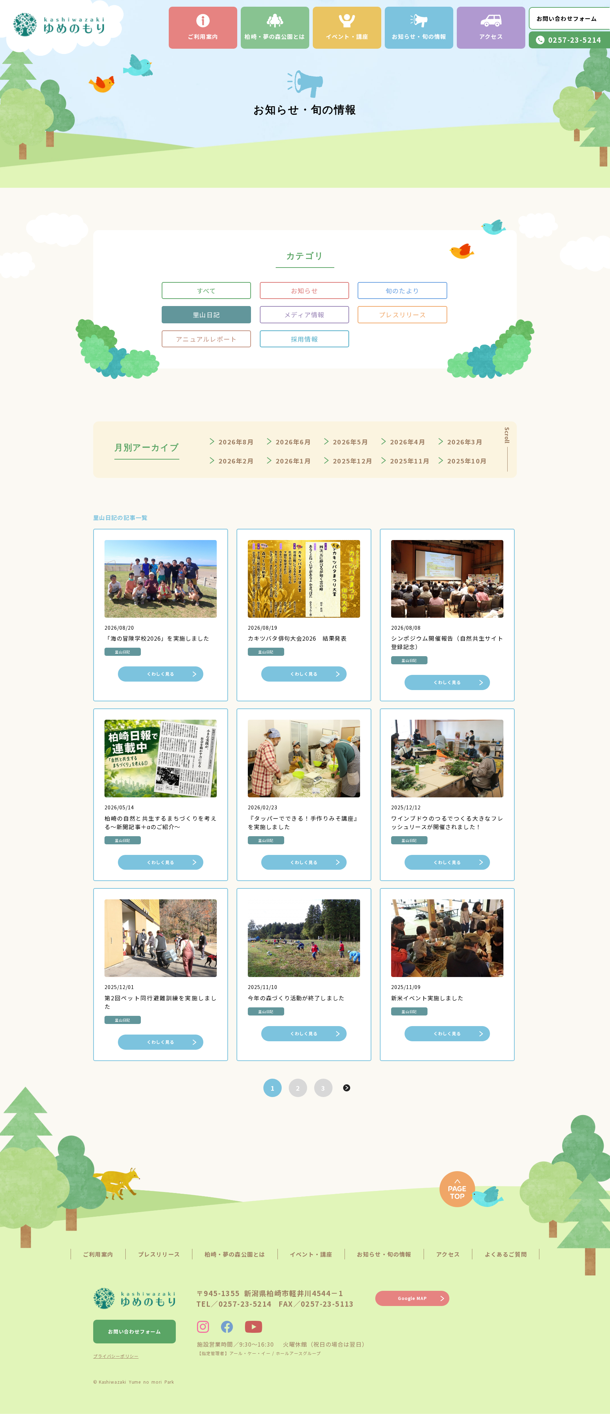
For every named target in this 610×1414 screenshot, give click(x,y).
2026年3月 (465, 441)
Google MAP (412, 1298)
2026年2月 (236, 460)
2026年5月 (350, 441)
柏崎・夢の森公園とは (275, 36)
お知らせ (304, 290)
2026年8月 (236, 441)
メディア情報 (304, 314)
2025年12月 (352, 460)
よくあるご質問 (506, 1254)
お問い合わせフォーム (567, 18)
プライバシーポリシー (115, 1356)
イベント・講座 (347, 36)
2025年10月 (467, 460)
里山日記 (206, 314)
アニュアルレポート (206, 338)
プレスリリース (402, 314)
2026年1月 (293, 460)
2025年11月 (410, 460)
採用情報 (304, 338)
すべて (206, 290)
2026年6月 (293, 441)
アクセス (491, 36)
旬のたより (402, 290)
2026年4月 (407, 441)
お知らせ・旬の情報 (419, 36)
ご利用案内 (203, 36)
